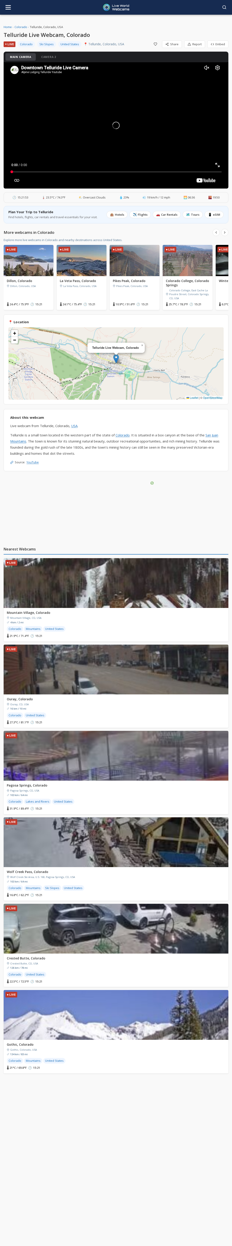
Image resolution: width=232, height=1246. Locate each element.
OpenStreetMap (212, 397)
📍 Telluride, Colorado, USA (104, 44)
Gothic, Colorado (20, 1044)
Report (197, 44)
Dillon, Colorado (19, 281)
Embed (220, 44)
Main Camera (20, 57)
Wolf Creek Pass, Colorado (27, 872)
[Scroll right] (224, 232)
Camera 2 (48, 57)
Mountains (33, 629)
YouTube (33, 462)
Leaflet (193, 397)
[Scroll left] (216, 232)
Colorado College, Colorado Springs (187, 283)
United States (69, 44)
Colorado (20, 27)
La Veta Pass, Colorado (78, 281)
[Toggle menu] (8, 7)
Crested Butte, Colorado (26, 958)
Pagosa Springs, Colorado (27, 785)
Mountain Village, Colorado (28, 612)
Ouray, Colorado (20, 699)
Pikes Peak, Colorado (129, 281)
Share (174, 44)
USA (74, 425)
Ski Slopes (46, 44)
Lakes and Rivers (37, 801)
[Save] (155, 44)
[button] (116, 359)
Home (8, 27)
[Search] (224, 7)
